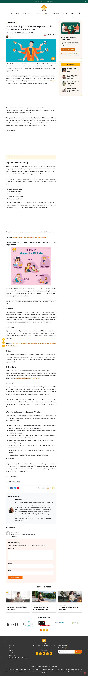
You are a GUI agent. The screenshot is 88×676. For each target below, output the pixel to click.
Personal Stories (27, 13)
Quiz (46, 13)
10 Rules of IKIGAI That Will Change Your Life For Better (29, 237)
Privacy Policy (12, 655)
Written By (11, 36)
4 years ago (14, 536)
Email (10, 570)
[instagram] (40, 653)
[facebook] (3, 339)
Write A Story (55, 13)
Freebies (38, 13)
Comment (11, 549)
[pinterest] (3, 346)
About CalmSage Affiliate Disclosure (18, 658)
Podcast (64, 13)
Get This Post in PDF (50, 35)
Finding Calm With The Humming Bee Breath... (41, 608)
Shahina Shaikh (15, 532)
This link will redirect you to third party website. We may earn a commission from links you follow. (70, 54)
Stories (10, 648)
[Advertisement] (31, 97)
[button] (40, 630)
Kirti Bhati (11, 37)
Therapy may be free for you (44, 2)
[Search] (79, 13)
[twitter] (3, 342)
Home (10, 13)
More (72, 13)
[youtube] (47, 653)
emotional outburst (20, 378)
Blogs (17, 13)
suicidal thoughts (32, 378)
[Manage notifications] (85, 673)
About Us (11, 645)
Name (10, 563)
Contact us (11, 653)
